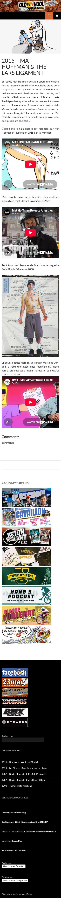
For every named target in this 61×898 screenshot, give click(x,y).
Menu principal (57, 15)
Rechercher (7, 736)
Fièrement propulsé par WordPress (17, 894)
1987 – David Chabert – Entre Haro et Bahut (24, 779)
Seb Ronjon (7, 812)
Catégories (7, 877)
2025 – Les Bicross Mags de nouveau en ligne (24, 768)
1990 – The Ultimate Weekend (17, 785)
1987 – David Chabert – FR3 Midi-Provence (24, 774)
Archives (6, 862)
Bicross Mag (20, 812)
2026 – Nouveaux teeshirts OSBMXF (20, 762)
